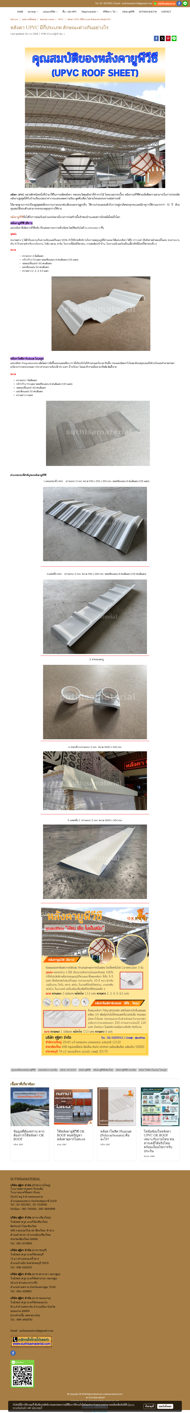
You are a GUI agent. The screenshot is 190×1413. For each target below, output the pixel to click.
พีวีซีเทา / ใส (109, 11)
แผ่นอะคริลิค (49, 11)
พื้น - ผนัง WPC (69, 11)
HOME (20, 11)
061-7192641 (29, 1209)
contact (166, 11)
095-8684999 (47, 1209)
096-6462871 (24, 1267)
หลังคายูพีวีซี (128, 11)
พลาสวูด (32, 11)
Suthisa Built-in (148, 11)
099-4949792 (24, 1319)
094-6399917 (24, 1291)
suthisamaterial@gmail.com (137, 3)
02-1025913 (106, 3)
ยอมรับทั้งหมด (165, 1406)
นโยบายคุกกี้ (37, 1407)
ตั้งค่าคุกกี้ (149, 1406)
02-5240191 (40, 1204)
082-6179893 (24, 1243)
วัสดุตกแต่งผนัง (89, 11)
